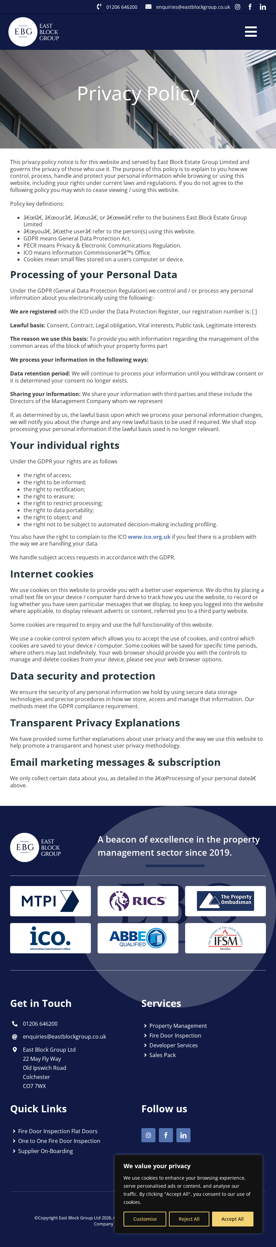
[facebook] (250, 7)
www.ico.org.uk (149, 536)
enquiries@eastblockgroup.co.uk (193, 7)
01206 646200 (121, 7)
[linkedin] (263, 7)
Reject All (189, 1219)
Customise (145, 1219)
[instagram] (237, 7)
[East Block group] (35, 835)
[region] (188, 1194)
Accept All (232, 1219)
